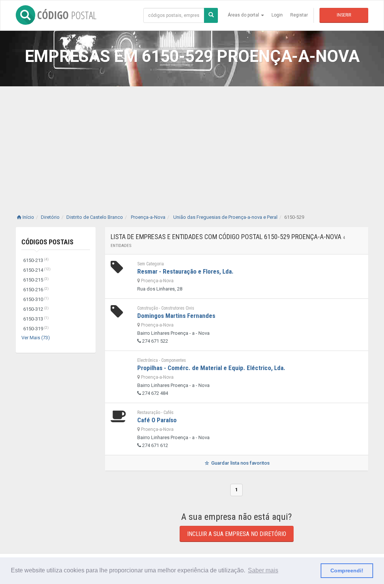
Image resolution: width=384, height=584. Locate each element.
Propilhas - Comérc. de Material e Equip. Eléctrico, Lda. (211, 368)
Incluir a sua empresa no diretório (236, 533)
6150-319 (36, 328)
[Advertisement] (192, 142)
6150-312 (36, 309)
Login (277, 15)
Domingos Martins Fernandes (176, 315)
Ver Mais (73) (35, 337)
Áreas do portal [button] (244, 15)
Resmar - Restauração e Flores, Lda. (185, 271)
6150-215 (36, 280)
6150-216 (36, 289)
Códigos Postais (47, 242)
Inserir (344, 15)
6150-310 (36, 299)
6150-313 (36, 319)
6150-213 (36, 260)
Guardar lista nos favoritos (240, 463)
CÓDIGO (66, 15)
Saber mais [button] (263, 570)
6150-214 (37, 270)
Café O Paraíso (157, 420)
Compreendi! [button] (346, 570)
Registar (299, 15)
